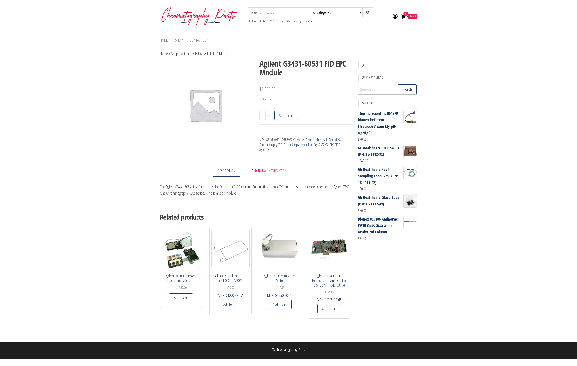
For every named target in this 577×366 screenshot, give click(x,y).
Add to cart (286, 115)
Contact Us (198, 40)
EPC (332, 144)
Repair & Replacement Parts (298, 144)
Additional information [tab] (269, 170)
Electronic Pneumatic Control (321, 140)
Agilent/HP (264, 149)
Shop (179, 40)
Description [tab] (226, 170)
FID (336, 144)
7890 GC (323, 144)
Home (164, 40)
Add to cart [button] (181, 298)
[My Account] (395, 16)
